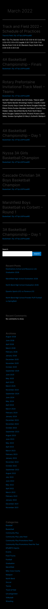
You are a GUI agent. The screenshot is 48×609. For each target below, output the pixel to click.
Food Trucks (10, 556)
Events (8, 552)
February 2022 (11, 496)
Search (5, 249)
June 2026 (10, 340)
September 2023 (12, 432)
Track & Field (7, 36)
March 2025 (10, 386)
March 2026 (11, 348)
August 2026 (11, 337)
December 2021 (12, 504)
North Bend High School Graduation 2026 (22, 285)
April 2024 (10, 405)
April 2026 (10, 344)
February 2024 (11, 413)
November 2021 (12, 507)
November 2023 (12, 424)
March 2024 (11, 409)
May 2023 (10, 443)
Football (9, 560)
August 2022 (11, 473)
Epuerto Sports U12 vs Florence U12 (20, 291)
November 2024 (12, 390)
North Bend (10, 579)
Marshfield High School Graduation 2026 (22, 279)
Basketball (6, 69)
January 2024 (11, 416)
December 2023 (12, 420)
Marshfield (10, 567)
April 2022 (10, 488)
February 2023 (11, 454)
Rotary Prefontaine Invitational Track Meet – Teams (23, 87)
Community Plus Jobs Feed (16, 537)
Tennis (8, 586)
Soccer (8, 582)
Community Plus (12, 533)
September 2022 (12, 470)
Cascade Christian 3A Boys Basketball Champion (21, 180)
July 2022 (10, 477)
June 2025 (10, 375)
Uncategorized (11, 594)
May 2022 (10, 485)
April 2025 (10, 382)
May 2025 (10, 378)
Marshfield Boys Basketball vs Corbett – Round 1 (22, 207)
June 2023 (10, 439)
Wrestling (9, 601)
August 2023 (11, 435)
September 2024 (12, 394)
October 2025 (11, 367)
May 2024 (10, 401)
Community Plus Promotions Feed (19, 541)
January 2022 (11, 500)
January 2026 (11, 356)
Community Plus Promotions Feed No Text (22, 544)
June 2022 (10, 481)
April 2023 (10, 447)
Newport (9, 575)
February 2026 (11, 352)
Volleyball (9, 598)
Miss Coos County (13, 571)
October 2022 (11, 466)
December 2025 (12, 359)
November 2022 (12, 462)
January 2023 (11, 458)
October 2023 (11, 428)
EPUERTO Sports (12, 548)
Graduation (10, 563)
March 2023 (11, 451)
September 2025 (12, 371)
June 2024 (10, 397)
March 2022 (10, 492)
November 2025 (12, 363)
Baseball (9, 525)
